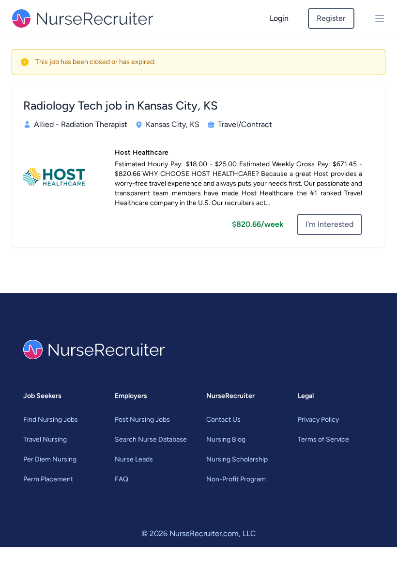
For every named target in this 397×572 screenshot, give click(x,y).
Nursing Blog (225, 439)
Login (279, 18)
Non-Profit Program (236, 479)
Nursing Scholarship (237, 459)
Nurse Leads (134, 459)
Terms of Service (323, 439)
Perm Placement (48, 479)
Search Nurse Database (151, 439)
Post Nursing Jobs (142, 419)
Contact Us (223, 419)
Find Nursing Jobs (50, 419)
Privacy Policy (318, 419)
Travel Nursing (45, 439)
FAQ (121, 479)
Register (331, 18)
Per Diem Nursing (49, 459)
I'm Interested (329, 224)
